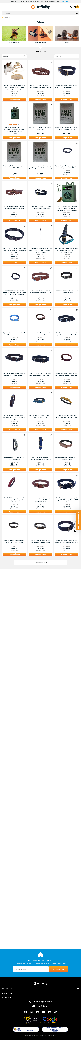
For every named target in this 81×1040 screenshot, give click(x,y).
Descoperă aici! (65, 1)
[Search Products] (76, 13)
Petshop (7, 17)
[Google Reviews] (50, 1020)
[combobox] (40, 13)
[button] (78, 520)
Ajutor (69, 5)
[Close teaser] (75, 531)
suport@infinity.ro (42, 1006)
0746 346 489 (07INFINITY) (42, 1002)
